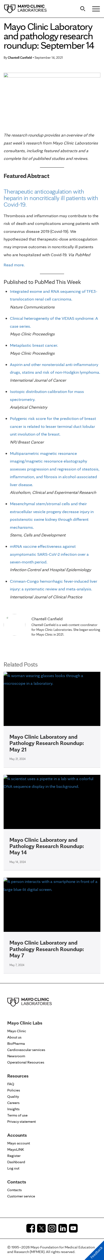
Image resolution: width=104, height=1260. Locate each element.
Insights (13, 1109)
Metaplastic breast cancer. (34, 345)
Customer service (21, 1196)
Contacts (14, 1190)
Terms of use (17, 1115)
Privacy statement (21, 1121)
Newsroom (16, 1056)
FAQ (10, 1084)
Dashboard (16, 1162)
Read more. (14, 264)
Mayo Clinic (16, 1031)
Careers (13, 1102)
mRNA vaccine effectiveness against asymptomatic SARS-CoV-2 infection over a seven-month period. (49, 554)
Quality (13, 1096)
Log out (13, 1168)
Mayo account (18, 1143)
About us (14, 1037)
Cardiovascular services (26, 1049)
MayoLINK (15, 1149)
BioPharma (16, 1043)
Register (14, 1155)
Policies (13, 1090)
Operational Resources (25, 1062)
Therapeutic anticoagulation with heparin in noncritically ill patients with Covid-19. (51, 198)
